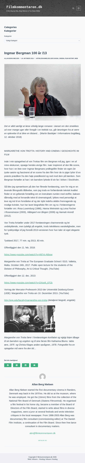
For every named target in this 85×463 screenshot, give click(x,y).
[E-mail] (34, 365)
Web (76, 58)
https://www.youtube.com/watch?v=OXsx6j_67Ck (28, 282)
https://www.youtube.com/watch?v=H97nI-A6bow (28, 254)
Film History (69, 58)
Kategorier (8, 36)
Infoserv (35, 459)
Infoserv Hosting (51, 459)
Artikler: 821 (42, 440)
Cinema (61, 58)
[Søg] (73, 8)
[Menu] (78, 8)
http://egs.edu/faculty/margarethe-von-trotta (25, 300)
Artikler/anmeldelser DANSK (47, 58)
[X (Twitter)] (16, 365)
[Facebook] (7, 365)
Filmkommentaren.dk (24, 7)
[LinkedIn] (25, 365)
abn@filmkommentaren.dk (42, 433)
